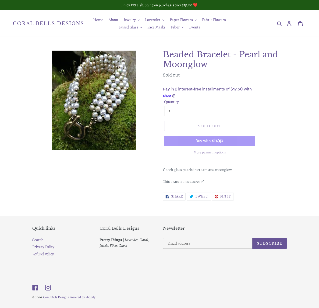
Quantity (171, 101)
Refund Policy (43, 254)
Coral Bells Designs (48, 23)
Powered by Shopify (83, 297)
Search (37, 239)
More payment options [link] (210, 152)
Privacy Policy (43, 246)
